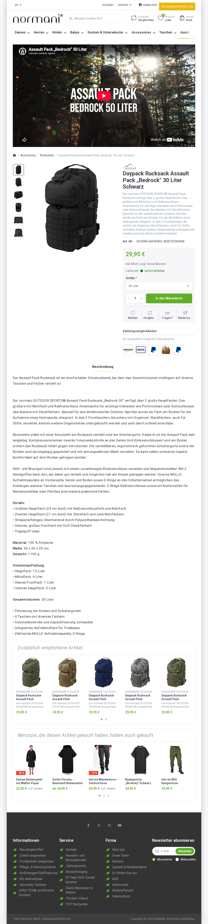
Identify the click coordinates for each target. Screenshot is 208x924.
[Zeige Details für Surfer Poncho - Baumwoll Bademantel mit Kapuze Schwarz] (67, 760)
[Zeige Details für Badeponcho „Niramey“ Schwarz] (140, 760)
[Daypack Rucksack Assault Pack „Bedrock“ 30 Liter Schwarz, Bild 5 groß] (18, 220)
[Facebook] (88, 825)
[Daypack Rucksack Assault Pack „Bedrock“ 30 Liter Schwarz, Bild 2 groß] (18, 182)
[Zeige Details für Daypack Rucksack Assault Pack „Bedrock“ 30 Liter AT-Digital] (140, 672)
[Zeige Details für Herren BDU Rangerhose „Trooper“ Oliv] (176, 760)
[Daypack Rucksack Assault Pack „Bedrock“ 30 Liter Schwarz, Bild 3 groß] (18, 194)
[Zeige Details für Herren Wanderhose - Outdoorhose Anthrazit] (104, 760)
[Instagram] (109, 825)
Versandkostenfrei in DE (177, 6)
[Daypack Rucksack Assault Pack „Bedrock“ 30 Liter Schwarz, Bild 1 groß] (18, 169)
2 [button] (106, 719)
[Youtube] (119, 825)
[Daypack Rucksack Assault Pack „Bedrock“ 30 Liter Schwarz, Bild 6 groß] (18, 232)
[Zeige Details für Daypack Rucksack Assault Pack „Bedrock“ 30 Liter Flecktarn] (176, 672)
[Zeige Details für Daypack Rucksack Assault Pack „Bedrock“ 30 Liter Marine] (104, 672)
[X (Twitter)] (98, 825)
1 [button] (102, 719)
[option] (72, 208)
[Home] (14, 155)
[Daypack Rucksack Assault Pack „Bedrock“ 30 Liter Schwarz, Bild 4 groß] (18, 207)
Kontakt (108, 4)
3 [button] (108, 796)
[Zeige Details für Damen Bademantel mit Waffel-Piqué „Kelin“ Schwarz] (31, 760)
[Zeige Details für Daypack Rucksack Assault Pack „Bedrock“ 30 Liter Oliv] (31, 672)
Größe (130, 278)
